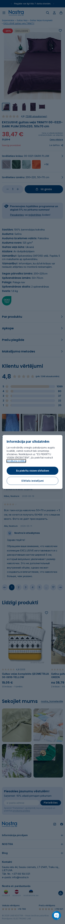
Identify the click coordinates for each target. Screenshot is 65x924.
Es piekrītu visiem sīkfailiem (32, 470)
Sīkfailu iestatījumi (32, 480)
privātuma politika (16, 460)
